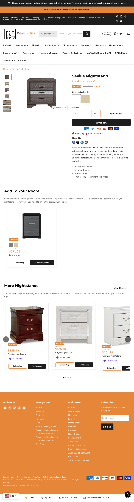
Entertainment (10, 53)
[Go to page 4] (70, 377)
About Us (14, 18)
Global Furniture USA (85, 81)
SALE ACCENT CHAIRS (14, 60)
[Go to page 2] (65, 377)
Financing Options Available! (88, 133)
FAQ (43, 18)
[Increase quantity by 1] (95, 113)
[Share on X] (77, 142)
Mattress (99, 45)
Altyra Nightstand (63, 352)
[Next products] (128, 339)
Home (6, 69)
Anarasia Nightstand (111, 355)
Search (6, 18)
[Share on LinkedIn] (82, 142)
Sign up (107, 426)
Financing (35, 18)
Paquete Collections (72, 53)
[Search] (86, 34)
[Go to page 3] (68, 377)
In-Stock (7, 45)
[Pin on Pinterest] (86, 142)
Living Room (51, 45)
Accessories (29, 53)
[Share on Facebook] (73, 142)
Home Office (115, 45)
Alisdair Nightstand (17, 354)
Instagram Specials (49, 53)
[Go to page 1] (64, 377)
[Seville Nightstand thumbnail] (7, 77)
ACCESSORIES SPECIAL (99, 53)
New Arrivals (21, 45)
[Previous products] (6, 339)
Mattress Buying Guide (56, 18)
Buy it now (101, 122)
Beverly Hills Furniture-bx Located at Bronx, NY (86, 18)
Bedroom (85, 45)
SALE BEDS (121, 53)
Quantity (75, 108)
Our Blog (46, 20)
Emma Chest (15, 255)
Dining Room (69, 45)
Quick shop (19, 262)
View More (119, 288)
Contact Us (25, 18)
